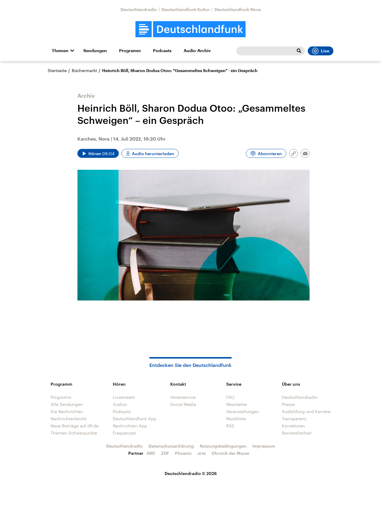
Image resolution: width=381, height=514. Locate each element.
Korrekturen (293, 425)
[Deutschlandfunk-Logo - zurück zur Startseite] (190, 29)
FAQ (230, 397)
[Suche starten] (298, 50)
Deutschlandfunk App (134, 418)
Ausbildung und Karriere (306, 411)
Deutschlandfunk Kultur (186, 9)
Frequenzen (124, 432)
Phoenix (183, 453)
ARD (150, 453)
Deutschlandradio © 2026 (191, 473)
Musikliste (236, 418)
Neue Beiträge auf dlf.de (75, 425)
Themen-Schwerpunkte (74, 432)
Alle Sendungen (67, 404)
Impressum (263, 445)
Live (325, 51)
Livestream (124, 397)
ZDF (165, 453)
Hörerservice (183, 397)
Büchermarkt (84, 70)
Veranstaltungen (242, 411)
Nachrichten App (130, 425)
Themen (60, 51)
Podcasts (162, 51)
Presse (288, 404)
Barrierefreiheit (297, 432)
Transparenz (294, 418)
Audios (120, 404)
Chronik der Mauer (231, 453)
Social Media (183, 404)
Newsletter (236, 404)
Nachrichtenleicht (69, 418)
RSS (230, 425)
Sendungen (95, 51)
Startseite (57, 70)
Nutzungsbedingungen (223, 445)
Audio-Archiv (197, 51)
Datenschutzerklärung (171, 445)
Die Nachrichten (67, 411)
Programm (130, 51)
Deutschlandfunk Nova (238, 9)
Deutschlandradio (139, 9)
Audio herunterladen (153, 153)
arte (202, 453)
